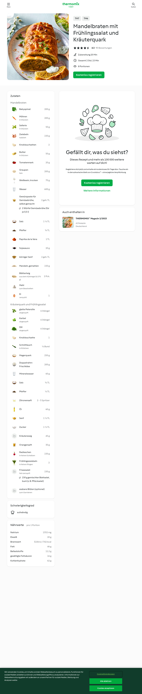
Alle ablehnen (105, 681)
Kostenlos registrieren (89, 74)
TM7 (77, 18)
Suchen (133, 7)
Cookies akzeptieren (105, 688)
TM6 (86, 18)
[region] (71, 681)
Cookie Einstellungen (106, 674)
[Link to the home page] (71, 5)
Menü (9, 7)
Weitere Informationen (96, 190)
